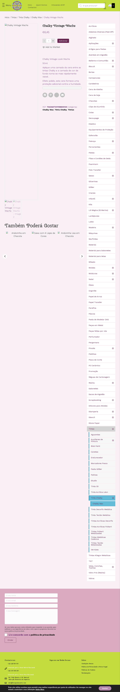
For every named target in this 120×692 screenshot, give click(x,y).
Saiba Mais (40, 689)
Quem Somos (41, 5)
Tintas (14, 17)
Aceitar (105, 688)
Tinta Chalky (24, 17)
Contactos (32, 7)
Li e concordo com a (32, 635)
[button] (6, 5)
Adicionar (63, 41)
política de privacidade (43, 635)
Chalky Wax (36, 17)
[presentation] (5, 256)
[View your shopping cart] (110, 5)
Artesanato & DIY (58, 5)
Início (30, 5)
